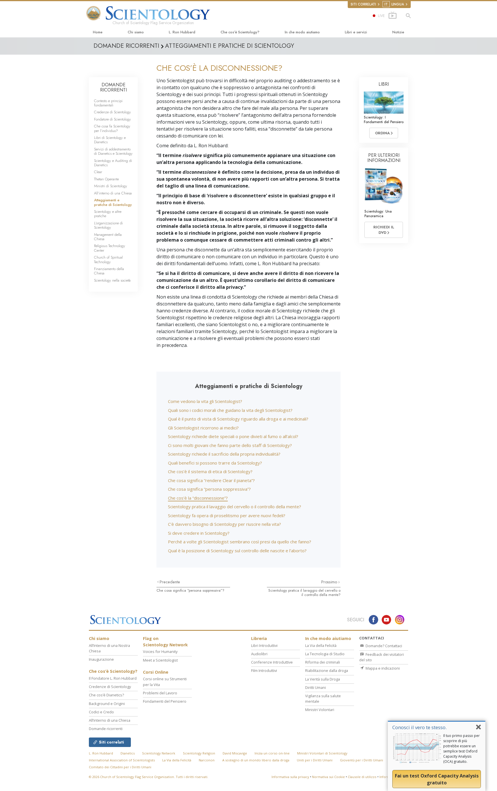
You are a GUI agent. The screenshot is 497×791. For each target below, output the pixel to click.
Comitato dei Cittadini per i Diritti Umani (120, 767)
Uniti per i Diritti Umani (314, 760)
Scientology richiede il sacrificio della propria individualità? (224, 454)
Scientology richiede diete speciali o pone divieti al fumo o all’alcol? (233, 436)
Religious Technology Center (109, 248)
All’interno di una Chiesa (113, 193)
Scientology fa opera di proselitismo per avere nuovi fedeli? (226, 515)
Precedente (170, 582)
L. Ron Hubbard (182, 32)
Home (97, 32)
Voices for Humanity (160, 651)
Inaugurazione (101, 659)
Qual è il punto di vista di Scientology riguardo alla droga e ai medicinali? (238, 419)
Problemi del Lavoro (160, 693)
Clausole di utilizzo (362, 777)
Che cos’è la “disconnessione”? (198, 498)
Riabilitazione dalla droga (326, 670)
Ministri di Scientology (110, 186)
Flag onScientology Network (165, 641)
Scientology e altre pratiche (107, 214)
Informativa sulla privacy (290, 777)
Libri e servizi (356, 32)
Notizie (398, 32)
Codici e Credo (101, 711)
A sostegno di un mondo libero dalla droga (255, 760)
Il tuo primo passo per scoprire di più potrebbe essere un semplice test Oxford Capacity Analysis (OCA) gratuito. (461, 748)
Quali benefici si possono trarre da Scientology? (215, 463)
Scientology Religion (199, 753)
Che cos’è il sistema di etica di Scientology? (210, 471)
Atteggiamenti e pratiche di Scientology (113, 202)
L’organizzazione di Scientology (108, 225)
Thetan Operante (106, 179)
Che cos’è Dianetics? (106, 695)
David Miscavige (235, 753)
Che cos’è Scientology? (240, 32)
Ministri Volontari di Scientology (322, 753)
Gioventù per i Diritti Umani (361, 760)
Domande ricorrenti (106, 728)
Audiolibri (259, 653)
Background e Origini (107, 703)
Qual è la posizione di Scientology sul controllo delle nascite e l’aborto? (237, 550)
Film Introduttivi (264, 670)
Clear (98, 172)
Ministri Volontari (319, 709)
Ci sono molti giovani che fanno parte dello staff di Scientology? (230, 445)
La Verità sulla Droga (322, 679)
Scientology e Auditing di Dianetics (113, 163)
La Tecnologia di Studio (325, 653)
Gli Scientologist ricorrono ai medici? (203, 428)
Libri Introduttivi (264, 645)
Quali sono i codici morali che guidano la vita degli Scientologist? (230, 410)
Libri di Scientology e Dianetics (110, 140)
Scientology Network (158, 753)
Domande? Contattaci (383, 645)
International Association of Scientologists (122, 760)
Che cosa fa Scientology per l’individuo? (112, 128)
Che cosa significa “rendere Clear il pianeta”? (211, 480)
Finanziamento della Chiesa (109, 271)
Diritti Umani (315, 687)
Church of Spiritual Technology (108, 259)
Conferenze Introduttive (272, 662)
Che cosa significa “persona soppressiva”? (209, 489)
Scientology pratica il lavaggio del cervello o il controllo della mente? (234, 506)
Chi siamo (136, 32)
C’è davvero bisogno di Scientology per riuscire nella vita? (224, 524)
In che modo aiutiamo (302, 32)
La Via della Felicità (321, 645)
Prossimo (329, 582)
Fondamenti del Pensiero (164, 701)
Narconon (207, 760)
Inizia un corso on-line (272, 753)
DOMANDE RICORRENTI (113, 87)
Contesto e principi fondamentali (108, 103)
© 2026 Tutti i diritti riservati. (148, 777)
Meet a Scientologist (160, 660)
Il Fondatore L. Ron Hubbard (113, 678)
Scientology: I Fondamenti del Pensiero (384, 119)
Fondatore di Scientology (112, 119)
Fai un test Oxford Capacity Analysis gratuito (437, 779)
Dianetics (128, 753)
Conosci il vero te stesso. (419, 727)
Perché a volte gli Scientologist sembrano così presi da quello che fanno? (239, 541)
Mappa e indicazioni (382, 668)
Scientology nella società (112, 280)
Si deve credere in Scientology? (199, 533)
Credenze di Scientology (112, 112)
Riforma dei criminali (322, 662)
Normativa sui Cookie (328, 777)
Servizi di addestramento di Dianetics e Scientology (113, 151)
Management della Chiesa (108, 237)
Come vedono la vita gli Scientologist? (205, 401)
